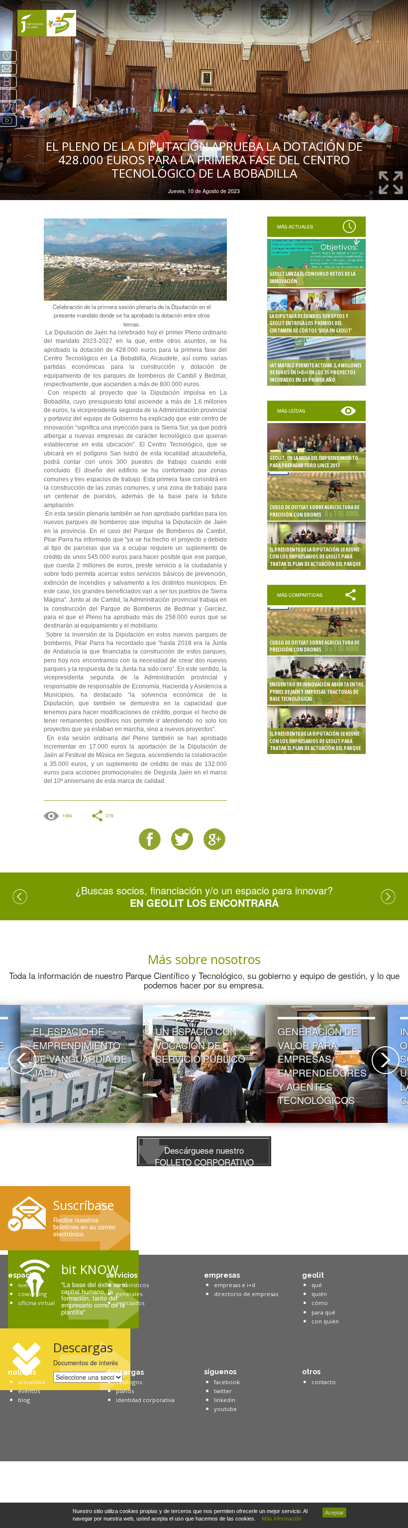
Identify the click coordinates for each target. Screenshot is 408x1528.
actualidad (31, 1382)
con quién (325, 1321)
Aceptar (334, 1513)
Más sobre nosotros (204, 959)
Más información (280, 1519)
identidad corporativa (145, 1400)
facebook (227, 1382)
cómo (319, 1303)
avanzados (130, 1303)
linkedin (224, 1400)
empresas (222, 1275)
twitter (223, 1391)
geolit (313, 1275)
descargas (125, 1372)
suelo (25, 1285)
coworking (32, 1294)
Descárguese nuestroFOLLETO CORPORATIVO (204, 1154)
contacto (323, 1382)
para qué (323, 1312)
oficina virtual (36, 1303)
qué (316, 1285)
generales (129, 1294)
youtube (225, 1409)
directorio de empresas (246, 1294)
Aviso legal (26, 1478)
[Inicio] (46, 23)
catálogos (129, 1382)
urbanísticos (132, 1285)
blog (24, 1400)
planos (125, 1391)
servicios (121, 1275)
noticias (22, 1372)
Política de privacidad (39, 1488)
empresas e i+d (234, 1285)
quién (319, 1294)
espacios (23, 1275)
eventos (29, 1391)
